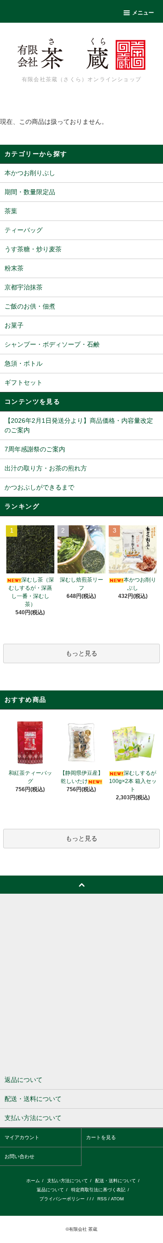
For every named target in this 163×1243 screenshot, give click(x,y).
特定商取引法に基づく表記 (98, 1189)
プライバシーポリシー (62, 1198)
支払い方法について (67, 1180)
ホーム (33, 1180)
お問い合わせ (19, 1156)
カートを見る (101, 1137)
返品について (50, 1189)
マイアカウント (22, 1137)
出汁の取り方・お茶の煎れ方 (46, 468)
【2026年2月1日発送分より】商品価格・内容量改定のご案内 (79, 425)
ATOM (117, 1198)
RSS (102, 1198)
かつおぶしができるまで (39, 487)
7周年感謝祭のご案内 (35, 449)
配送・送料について (115, 1180)
